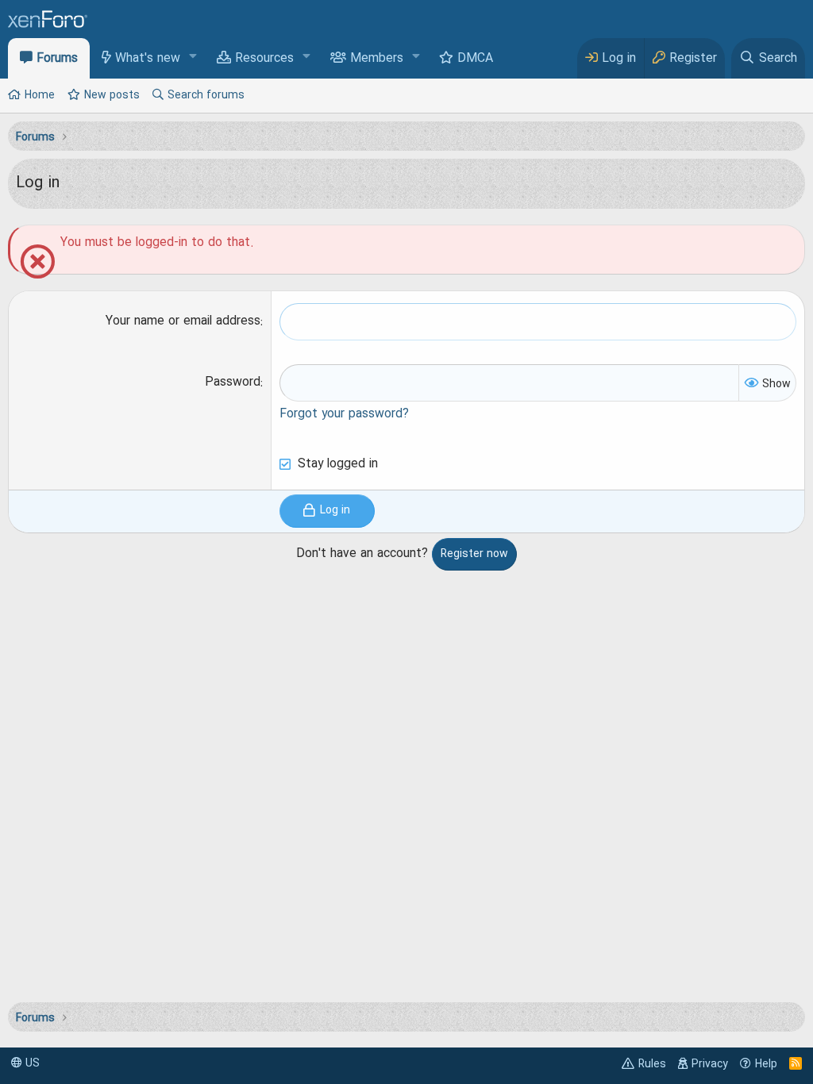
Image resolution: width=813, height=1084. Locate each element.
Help (766, 1064)
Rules (652, 1064)
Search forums (206, 95)
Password (232, 382)
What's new (147, 58)
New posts (112, 95)
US (31, 1063)
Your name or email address (183, 321)
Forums (57, 58)
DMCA (475, 58)
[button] (193, 57)
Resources (264, 58)
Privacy (710, 1064)
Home (40, 95)
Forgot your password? (344, 414)
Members (376, 58)
